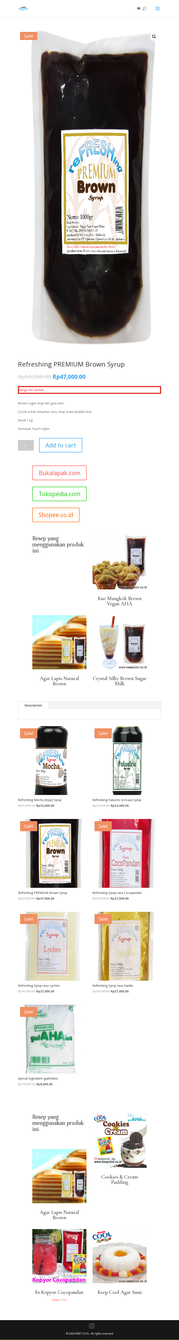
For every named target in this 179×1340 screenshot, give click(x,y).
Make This (59, 1300)
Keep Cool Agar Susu (120, 1292)
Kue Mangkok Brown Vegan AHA (120, 601)
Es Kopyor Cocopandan (59, 1292)
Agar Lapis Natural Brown (59, 681)
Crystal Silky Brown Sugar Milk (120, 681)
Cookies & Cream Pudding (119, 1179)
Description (33, 705)
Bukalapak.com (59, 473)
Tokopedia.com (59, 494)
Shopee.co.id (56, 515)
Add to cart (60, 445)
